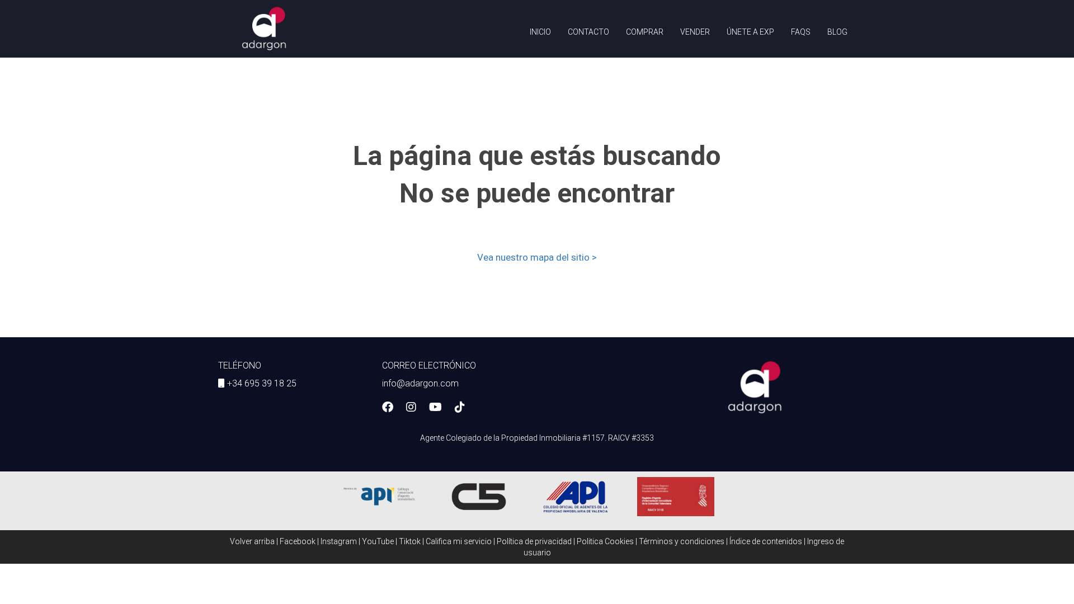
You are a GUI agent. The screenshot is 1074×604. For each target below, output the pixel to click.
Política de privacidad (534, 541)
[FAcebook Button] (387, 408)
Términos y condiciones (681, 541)
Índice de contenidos (765, 541)
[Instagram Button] (411, 408)
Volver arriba (252, 541)
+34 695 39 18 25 (261, 383)
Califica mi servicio (459, 541)
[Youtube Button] (435, 408)
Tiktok (410, 541)
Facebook (297, 541)
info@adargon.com (420, 383)
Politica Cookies (605, 541)
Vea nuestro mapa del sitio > (537, 257)
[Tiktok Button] (460, 408)
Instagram (339, 541)
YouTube (378, 541)
